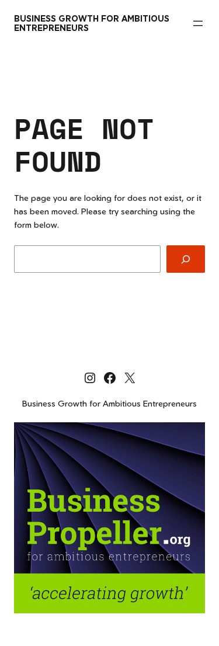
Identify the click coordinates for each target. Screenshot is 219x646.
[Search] (185, 259)
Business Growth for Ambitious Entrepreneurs (91, 23)
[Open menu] (198, 23)
